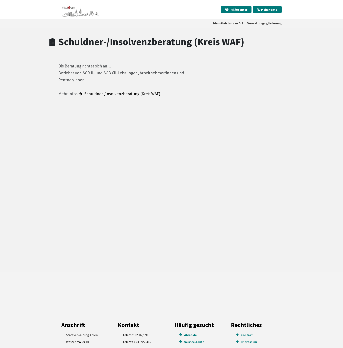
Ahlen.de (190, 335)
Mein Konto (268, 10)
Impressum (248, 342)
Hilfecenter (238, 10)
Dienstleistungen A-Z (228, 23)
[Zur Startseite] (80, 9)
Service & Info (194, 342)
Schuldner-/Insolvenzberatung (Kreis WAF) (122, 93)
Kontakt (246, 335)
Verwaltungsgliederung (264, 23)
